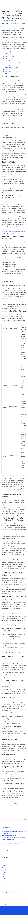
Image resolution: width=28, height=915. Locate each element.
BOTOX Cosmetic (5, 80)
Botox (2, 861)
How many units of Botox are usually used (13, 63)
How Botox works (8, 60)
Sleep (2, 876)
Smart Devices (4, 878)
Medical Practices (5, 869)
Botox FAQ (7, 73)
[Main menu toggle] (25, 2)
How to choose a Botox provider (11, 71)
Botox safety (7, 69)
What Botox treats (8, 58)
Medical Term (5, 20)
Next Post (14, 807)
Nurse (2, 874)
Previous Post (14, 803)
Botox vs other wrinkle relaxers (11, 67)
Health (2, 867)
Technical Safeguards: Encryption (8, 835)
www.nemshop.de (4, 904)
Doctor (3, 865)
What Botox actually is (9, 56)
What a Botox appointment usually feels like (14, 62)
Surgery (3, 881)
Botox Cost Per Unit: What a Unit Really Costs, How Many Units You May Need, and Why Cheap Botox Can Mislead (13, 843)
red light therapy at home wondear (10, 892)
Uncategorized (4, 883)
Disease (3, 863)
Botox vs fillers (7, 65)
